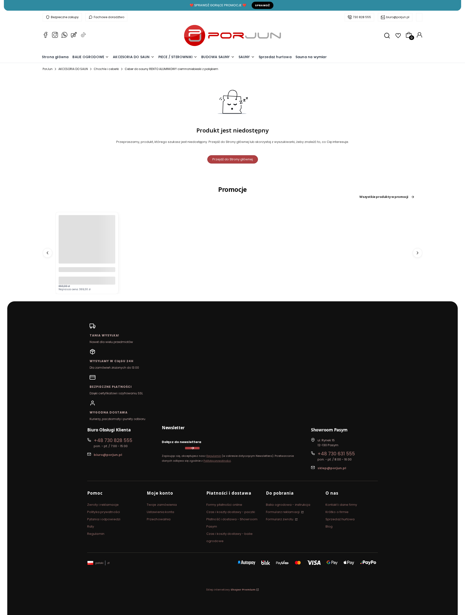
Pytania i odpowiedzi (103, 519)
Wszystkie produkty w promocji (383, 197)
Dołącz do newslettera (181, 442)
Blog (329, 526)
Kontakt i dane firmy (341, 504)
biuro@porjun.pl (397, 17)
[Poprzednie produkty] (47, 253)
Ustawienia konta (160, 512)
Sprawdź (262, 5)
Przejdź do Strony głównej (232, 159)
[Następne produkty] (417, 253)
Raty (90, 526)
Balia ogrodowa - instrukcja (288, 504)
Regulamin (213, 456)
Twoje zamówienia (162, 504)
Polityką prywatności (217, 461)
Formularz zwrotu (280, 519)
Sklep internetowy (231, 590)
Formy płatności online (224, 504)
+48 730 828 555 (113, 440)
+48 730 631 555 (336, 454)
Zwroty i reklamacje (103, 504)
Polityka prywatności (103, 512)
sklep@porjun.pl (332, 468)
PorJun (48, 69)
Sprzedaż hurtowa (340, 519)
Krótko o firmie (337, 512)
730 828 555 (362, 17)
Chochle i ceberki (106, 69)
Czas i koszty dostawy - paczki (230, 512)
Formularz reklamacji (283, 512)
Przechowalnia (158, 519)
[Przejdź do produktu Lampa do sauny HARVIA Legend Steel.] (87, 243)
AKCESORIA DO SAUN (73, 69)
